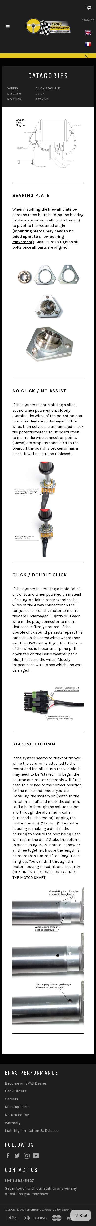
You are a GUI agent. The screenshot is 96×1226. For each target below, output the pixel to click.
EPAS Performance (30, 1209)
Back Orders (15, 1091)
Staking (42, 99)
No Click (14, 99)
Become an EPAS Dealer (25, 1083)
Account (88, 20)
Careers (11, 1099)
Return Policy (17, 1114)
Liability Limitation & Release (31, 1130)
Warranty (12, 1122)
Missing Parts (17, 1107)
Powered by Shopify (58, 1209)
